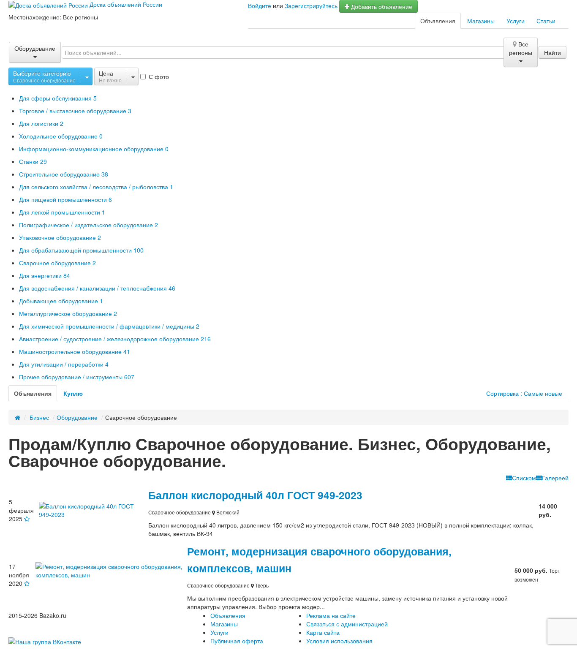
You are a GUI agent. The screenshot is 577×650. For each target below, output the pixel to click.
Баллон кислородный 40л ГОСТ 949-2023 (255, 495)
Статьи (545, 20)
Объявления (437, 20)
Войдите (259, 5)
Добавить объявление (380, 6)
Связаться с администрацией (347, 624)
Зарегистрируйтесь (311, 5)
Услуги (515, 20)
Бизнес (39, 417)
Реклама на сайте (331, 615)
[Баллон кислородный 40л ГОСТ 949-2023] (93, 509)
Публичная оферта (236, 640)
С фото (158, 76)
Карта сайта (323, 632)
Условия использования (339, 640)
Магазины (481, 20)
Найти (552, 52)
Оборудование (77, 417)
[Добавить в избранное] (27, 518)
